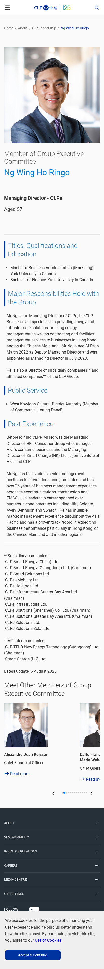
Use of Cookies (48, 940)
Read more (19, 773)
